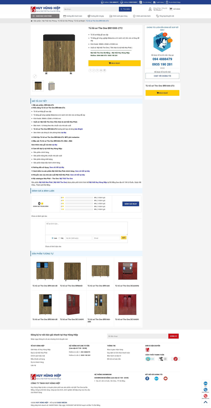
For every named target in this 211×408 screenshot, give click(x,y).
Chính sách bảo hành (143, 16)
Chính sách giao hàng (120, 16)
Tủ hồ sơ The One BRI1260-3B (45, 286)
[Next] (81, 53)
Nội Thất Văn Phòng (49, 21)
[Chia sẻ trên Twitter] (93, 70)
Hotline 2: (130, 2)
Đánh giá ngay (131, 204)
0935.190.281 (205, 392)
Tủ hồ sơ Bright (79, 21)
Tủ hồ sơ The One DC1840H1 (127, 319)
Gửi (123, 238)
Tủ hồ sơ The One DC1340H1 (72, 319)
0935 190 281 (162, 64)
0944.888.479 (205, 398)
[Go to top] (205, 402)
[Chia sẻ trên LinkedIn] (104, 70)
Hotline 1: (111, 2)
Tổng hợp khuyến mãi (166, 16)
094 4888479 (162, 58)
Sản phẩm (37, 21)
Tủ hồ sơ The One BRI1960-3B (45, 319)
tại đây (63, 132)
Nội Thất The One (66, 178)
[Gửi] (125, 9)
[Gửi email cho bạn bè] (97, 70)
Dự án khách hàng (174, 2)
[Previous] (36, 53)
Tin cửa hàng (147, 2)
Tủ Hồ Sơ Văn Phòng (65, 21)
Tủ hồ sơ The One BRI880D (71, 286)
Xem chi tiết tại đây (57, 167)
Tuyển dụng (159, 2)
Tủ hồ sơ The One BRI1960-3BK (99, 320)
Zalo (205, 386)
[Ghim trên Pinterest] (101, 70)
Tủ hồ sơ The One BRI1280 (99, 286)
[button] (174, 9)
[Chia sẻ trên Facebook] (90, 70)
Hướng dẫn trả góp (97, 16)
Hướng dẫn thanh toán (74, 16)
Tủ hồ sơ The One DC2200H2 (127, 286)
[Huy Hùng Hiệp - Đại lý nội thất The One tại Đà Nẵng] (45, 9)
